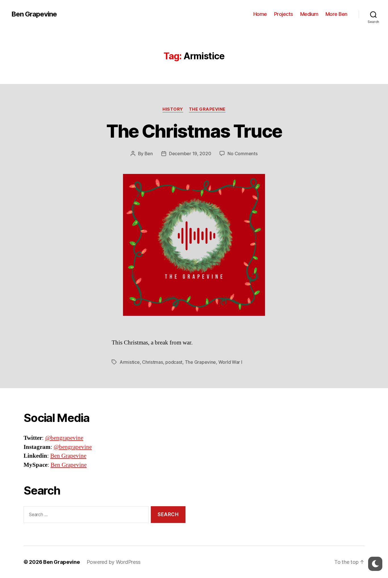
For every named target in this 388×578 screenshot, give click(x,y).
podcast (173, 362)
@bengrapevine (64, 438)
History (172, 109)
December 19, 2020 (190, 153)
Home (260, 14)
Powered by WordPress (114, 562)
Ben (149, 153)
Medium (309, 14)
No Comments (242, 153)
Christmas (152, 362)
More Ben (336, 14)
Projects (283, 14)
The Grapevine (207, 109)
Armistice (130, 362)
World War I (230, 362)
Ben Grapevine (34, 14)
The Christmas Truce (194, 131)
